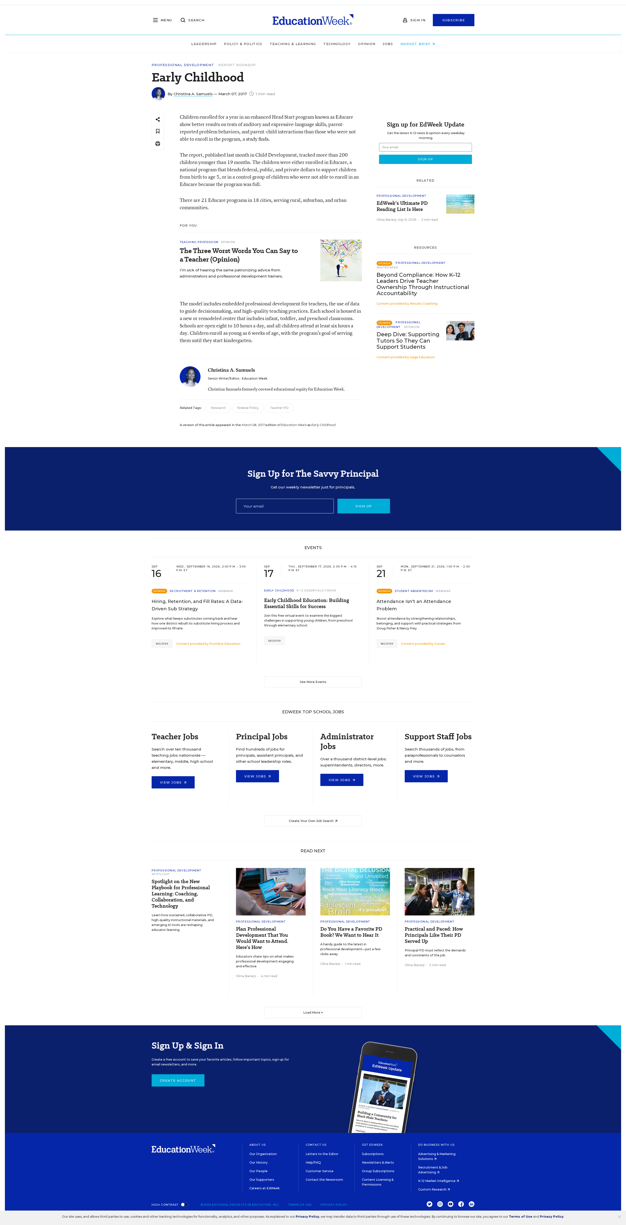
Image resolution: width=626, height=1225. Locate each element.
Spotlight (161, 874)
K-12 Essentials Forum (316, 590)
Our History (258, 1162)
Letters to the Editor (322, 1154)
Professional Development (183, 65)
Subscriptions (373, 1154)
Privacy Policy (334, 1204)
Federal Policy (248, 408)
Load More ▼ (313, 1012)
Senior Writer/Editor (223, 378)
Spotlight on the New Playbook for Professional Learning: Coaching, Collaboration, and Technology (181, 893)
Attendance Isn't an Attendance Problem (414, 605)
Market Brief (416, 44)
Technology (337, 44)
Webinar (226, 591)
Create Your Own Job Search (311, 821)
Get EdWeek (372, 1144)
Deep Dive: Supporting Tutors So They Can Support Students (408, 340)
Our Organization (263, 1154)
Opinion (366, 44)
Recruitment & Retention (192, 591)
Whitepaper (387, 267)
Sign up (364, 506)
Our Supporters (261, 1179)
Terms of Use (300, 1204)
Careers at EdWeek (264, 1188)
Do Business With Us (436, 1144)
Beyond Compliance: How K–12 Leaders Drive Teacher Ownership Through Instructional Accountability (423, 284)
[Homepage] (313, 20)
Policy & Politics (243, 44)
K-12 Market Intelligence (437, 1181)
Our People (258, 1171)
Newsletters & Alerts (378, 1162)
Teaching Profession (199, 242)
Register (162, 643)
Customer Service (320, 1171)
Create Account (178, 1080)
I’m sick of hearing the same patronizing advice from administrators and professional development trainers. (231, 273)
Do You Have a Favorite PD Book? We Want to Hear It (351, 932)
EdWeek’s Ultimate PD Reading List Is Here (402, 206)
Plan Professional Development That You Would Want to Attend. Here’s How (262, 938)
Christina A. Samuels (193, 94)
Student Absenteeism (414, 591)
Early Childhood (279, 590)
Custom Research (432, 1189)
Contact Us (316, 1144)
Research (218, 408)
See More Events (313, 682)
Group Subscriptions (378, 1171)
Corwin (439, 644)
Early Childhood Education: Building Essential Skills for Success (306, 603)
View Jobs (171, 782)
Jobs (388, 44)
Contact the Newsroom (324, 1179)
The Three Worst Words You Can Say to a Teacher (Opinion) (239, 255)
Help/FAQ (313, 1162)
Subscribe (453, 20)
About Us (257, 1144)
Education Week (254, 378)
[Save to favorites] (158, 132)
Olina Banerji (386, 219)
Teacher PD (279, 408)
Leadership (204, 44)
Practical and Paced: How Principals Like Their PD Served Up (434, 935)
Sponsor (412, 327)
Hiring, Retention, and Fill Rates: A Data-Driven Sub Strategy (197, 605)
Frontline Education (224, 644)
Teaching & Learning (293, 44)
